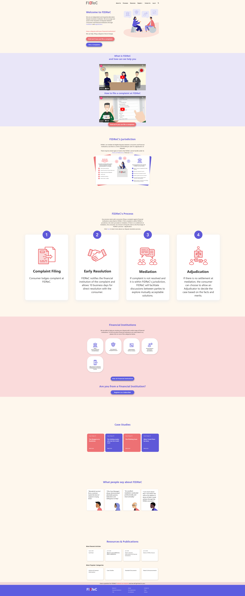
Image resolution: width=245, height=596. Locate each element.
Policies (145, 592)
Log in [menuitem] (154, 3)
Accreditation (131, 592)
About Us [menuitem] (118, 3)
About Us (114, 588)
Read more (91, 448)
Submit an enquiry (123, 583)
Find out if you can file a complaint (100, 39)
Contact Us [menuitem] (147, 3)
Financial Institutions (116, 590)
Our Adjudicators (132, 590)
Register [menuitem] (139, 3)
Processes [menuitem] (125, 3)
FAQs (145, 590)
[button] (158, 2)
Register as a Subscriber (122, 392)
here (108, 229)
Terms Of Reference (118, 153)
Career (129, 588)
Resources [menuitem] (132, 3)
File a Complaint (94, 45)
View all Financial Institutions (122, 378)
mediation (89, 24)
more (131, 153)
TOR (113, 592)
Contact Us (146, 588)
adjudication (98, 24)
